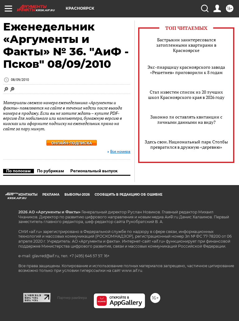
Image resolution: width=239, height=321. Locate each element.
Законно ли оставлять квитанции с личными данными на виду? (186, 119)
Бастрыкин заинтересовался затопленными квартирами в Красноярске (186, 45)
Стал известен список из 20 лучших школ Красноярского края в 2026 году (186, 94)
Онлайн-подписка (71, 143)
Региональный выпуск (94, 170)
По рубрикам (50, 170)
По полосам (18, 170)
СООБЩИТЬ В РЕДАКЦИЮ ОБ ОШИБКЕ (128, 195)
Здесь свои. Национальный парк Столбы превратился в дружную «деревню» (186, 144)
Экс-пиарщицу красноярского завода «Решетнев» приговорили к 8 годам (186, 69)
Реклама (50, 195)
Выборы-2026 (77, 195)
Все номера (120, 152)
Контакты (27, 195)
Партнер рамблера (72, 298)
